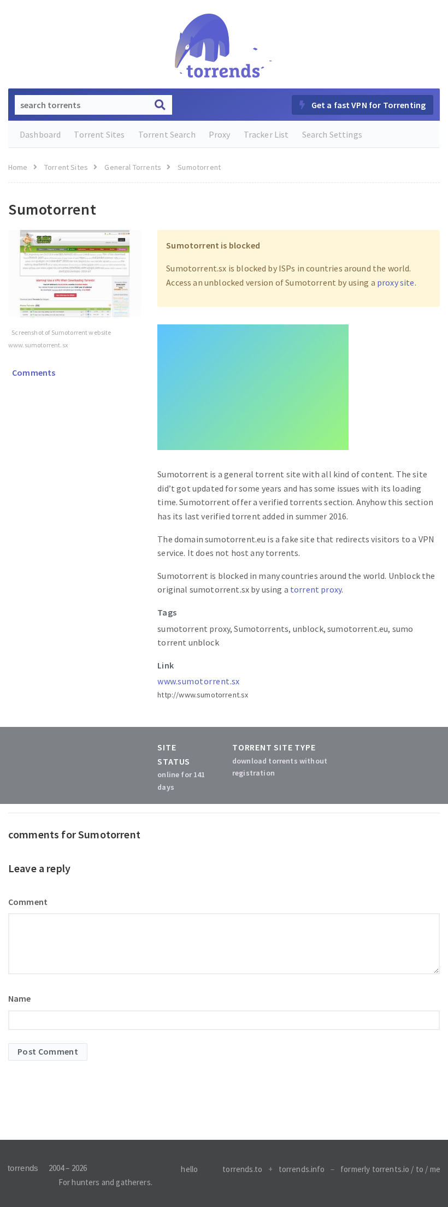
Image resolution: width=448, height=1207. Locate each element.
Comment (28, 901)
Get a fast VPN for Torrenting (367, 104)
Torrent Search (167, 134)
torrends (23, 1168)
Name (19, 998)
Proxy (220, 134)
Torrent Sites (99, 134)
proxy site (396, 282)
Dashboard (40, 134)
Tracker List (266, 134)
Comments (32, 372)
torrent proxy (315, 589)
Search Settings (332, 134)
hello (189, 1169)
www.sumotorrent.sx (198, 681)
